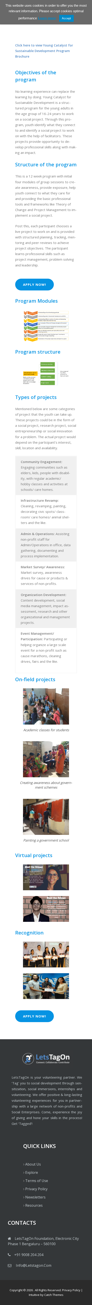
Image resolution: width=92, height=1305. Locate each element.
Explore (31, 1172)
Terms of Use (36, 1180)
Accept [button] (66, 18)
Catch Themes (53, 1295)
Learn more (47, 18)
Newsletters (35, 1197)
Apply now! (34, 284)
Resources (34, 1205)
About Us (33, 1164)
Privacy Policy (36, 1188)
